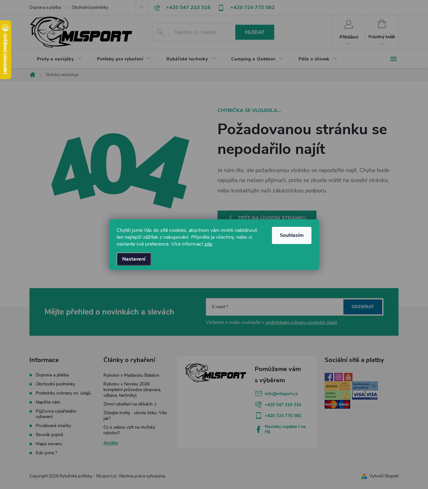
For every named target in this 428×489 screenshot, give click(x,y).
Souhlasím (292, 235)
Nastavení (133, 259)
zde (208, 244)
